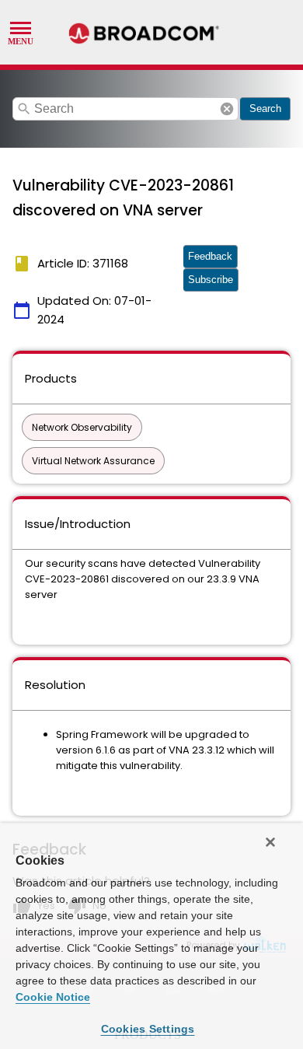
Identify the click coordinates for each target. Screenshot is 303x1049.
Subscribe (210, 279)
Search (265, 108)
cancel (227, 109)
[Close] (270, 842)
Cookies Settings (148, 1029)
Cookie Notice (53, 997)
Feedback (210, 256)
